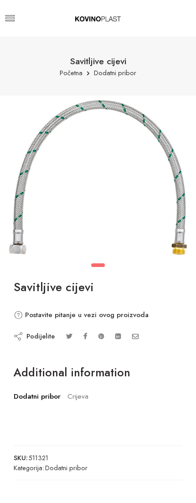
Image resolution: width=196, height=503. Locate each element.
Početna (71, 73)
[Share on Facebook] (85, 336)
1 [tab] (98, 265)
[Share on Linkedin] (118, 336)
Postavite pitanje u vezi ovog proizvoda (86, 315)
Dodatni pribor (115, 73)
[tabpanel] (98, 179)
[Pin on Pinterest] (101, 336)
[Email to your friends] (135, 336)
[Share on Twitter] (69, 336)
